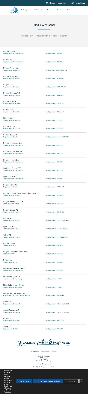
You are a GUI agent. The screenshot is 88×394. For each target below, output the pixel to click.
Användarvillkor (35, 351)
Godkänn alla (24, 381)
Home (14, 9)
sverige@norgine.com (44, 364)
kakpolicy (8, 392)
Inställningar (8, 386)
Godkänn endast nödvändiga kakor (48, 381)
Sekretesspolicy (45, 351)
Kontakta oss (80, 3)
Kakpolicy (54, 351)
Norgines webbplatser (57, 3)
